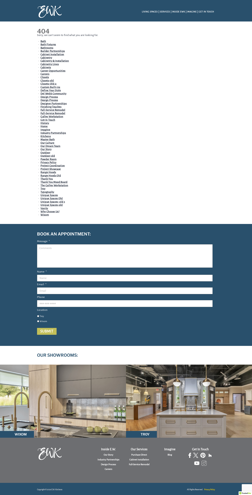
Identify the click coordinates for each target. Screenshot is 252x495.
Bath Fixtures (48, 44)
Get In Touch (206, 12)
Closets (45, 77)
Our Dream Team (50, 146)
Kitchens (46, 136)
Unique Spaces (49, 195)
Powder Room (49, 159)
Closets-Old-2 (49, 83)
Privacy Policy (48, 162)
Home (44, 126)
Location (42, 309)
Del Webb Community (53, 93)
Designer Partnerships (54, 103)
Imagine (192, 12)
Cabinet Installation (52, 54)
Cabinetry (46, 57)
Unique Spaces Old (52, 198)
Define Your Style (51, 90)
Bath (43, 41)
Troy (43, 188)
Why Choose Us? (50, 211)
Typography (47, 192)
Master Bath (48, 139)
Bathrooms (47, 47)
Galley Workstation (52, 116)
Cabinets (46, 67)
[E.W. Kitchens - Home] (50, 11)
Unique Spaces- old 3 (53, 201)
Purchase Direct (139, 454)
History (45, 123)
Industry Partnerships (53, 133)
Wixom (45, 214)
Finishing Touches (51, 106)
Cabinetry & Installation (55, 60)
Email (41, 284)
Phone (41, 297)
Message (43, 241)
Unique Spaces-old (52, 205)
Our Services (139, 449)
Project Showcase (51, 169)
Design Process (49, 97)
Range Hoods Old (51, 175)
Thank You (47, 178)
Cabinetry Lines (50, 64)
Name (42, 271)
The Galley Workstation (54, 185)
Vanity (44, 208)
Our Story (46, 149)
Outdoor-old (48, 156)
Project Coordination (53, 165)
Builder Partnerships (53, 51)
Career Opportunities (53, 70)
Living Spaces (150, 12)
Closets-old (47, 80)
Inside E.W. (108, 449)
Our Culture (47, 143)
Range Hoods (48, 172)
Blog (170, 454)
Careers (45, 74)
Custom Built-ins (50, 87)
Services (165, 12)
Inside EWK (178, 12)
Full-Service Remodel (53, 110)
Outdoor (45, 152)
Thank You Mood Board (54, 182)
